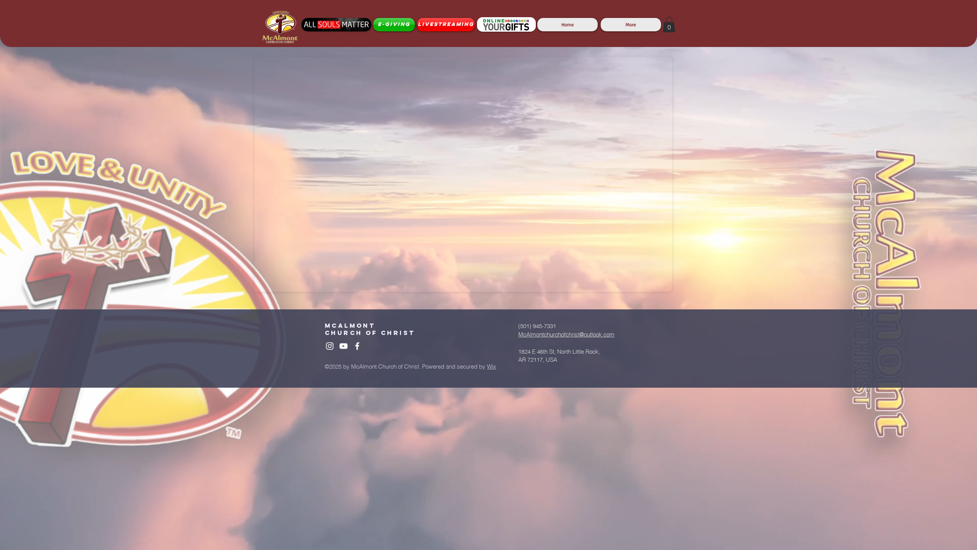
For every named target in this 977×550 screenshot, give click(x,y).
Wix (491, 366)
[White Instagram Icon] (330, 346)
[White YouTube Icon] (343, 346)
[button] (669, 24)
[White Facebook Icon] (357, 346)
